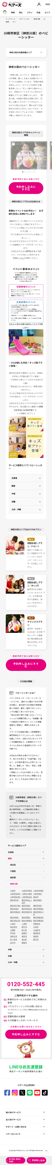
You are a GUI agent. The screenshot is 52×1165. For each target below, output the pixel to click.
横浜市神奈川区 (38, 913)
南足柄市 (13, 927)
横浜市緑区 (14, 917)
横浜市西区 (26, 917)
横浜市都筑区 (38, 917)
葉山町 (24, 939)
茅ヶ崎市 (13, 939)
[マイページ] (39, 4)
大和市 (35, 927)
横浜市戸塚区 (15, 905)
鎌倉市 (24, 943)
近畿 (13, 501)
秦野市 (24, 936)
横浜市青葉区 (27, 920)
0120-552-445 (15, 1160)
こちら (21, 258)
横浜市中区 (14, 900)
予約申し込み (38, 1160)
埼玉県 (13, 864)
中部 (13, 493)
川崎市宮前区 (15, 894)
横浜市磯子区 (27, 912)
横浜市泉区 (14, 909)
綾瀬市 (35, 936)
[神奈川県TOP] (5, 12)
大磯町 (12, 930)
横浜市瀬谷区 (15, 912)
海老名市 (13, 936)
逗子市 (12, 943)
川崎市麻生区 (27, 897)
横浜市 (35, 897)
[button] (23, 170)
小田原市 (36, 930)
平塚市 (12, 933)
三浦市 (12, 924)
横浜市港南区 (38, 909)
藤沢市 (35, 939)
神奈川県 (37, 19)
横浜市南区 (37, 900)
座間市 (24, 933)
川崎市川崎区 (27, 894)
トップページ (10, 19)
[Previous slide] (8, 155)
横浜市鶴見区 (38, 920)
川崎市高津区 (15, 897)
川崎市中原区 (27, 890)
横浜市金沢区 (15, 920)
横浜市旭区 (26, 905)
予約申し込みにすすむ (26, 188)
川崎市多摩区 (38, 890)
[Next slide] (49, 155)
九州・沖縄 (16, 509)
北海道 (14, 478)
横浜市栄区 (37, 905)
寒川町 (24, 930)
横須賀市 (36, 933)
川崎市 (12, 890)
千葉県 (13, 871)
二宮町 (24, 924)
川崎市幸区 (37, 894)
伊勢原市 (36, 924)
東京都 (13, 877)
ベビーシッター (24, 19)
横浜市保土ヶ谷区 (27, 901)
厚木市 (24, 927)
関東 (13, 485)
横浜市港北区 (27, 909)
